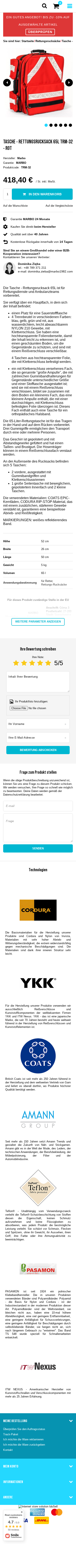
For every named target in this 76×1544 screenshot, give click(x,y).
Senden (38, 848)
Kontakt (8, 1449)
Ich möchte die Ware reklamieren (23, 1439)
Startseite (28, 41)
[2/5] (24, 663)
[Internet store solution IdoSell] (38, 1506)
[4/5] (40, 663)
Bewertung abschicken (38, 750)
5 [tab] (65, 125)
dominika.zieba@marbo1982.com (50, 271)
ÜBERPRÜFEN (40, 32)
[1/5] (16, 663)
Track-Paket (10, 1434)
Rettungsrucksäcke (47, 41)
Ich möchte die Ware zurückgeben (24, 1444)
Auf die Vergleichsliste (59, 205)
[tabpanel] (38, 82)
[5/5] (48, 663)
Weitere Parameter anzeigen (38, 621)
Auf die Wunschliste (15, 205)
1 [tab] (46, 125)
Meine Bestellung (15, 1421)
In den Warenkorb (45, 194)
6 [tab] (70, 125)
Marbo (21, 158)
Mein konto (10, 1466)
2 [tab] (51, 125)
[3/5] (32, 663)
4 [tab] (60, 125)
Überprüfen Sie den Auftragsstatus (24, 1429)
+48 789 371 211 (35, 267)
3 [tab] (55, 125)
